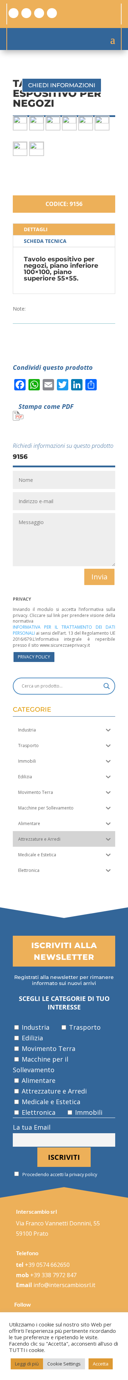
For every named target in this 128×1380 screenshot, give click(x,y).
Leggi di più (27, 1363)
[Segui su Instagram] (26, 13)
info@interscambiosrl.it (64, 1285)
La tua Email (31, 1127)
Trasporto (84, 1027)
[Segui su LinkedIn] (39, 13)
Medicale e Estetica (50, 1101)
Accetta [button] (100, 1363)
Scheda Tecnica (45, 241)
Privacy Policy (34, 657)
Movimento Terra (47, 1048)
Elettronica (37, 1112)
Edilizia (31, 1038)
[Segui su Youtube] (52, 13)
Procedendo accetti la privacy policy (59, 1175)
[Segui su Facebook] (13, 13)
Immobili (87, 1112)
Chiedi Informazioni (61, 85)
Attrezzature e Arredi (53, 1091)
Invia (99, 577)
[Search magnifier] (107, 686)
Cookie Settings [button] (64, 1363)
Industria (34, 1027)
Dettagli (36, 229)
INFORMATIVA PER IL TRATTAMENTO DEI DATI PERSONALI (64, 630)
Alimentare (37, 1080)
